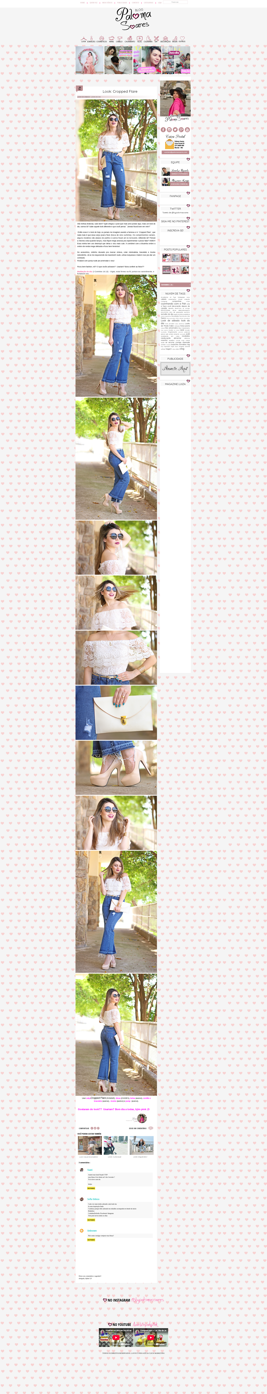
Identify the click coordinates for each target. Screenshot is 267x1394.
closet (181, 299)
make (171, 326)
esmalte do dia (167, 314)
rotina (188, 340)
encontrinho (165, 312)
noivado (187, 330)
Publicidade (122, 2)
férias (168, 318)
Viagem (169, 349)
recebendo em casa (171, 336)
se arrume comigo (174, 342)
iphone (181, 318)
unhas (163, 349)
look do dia (96, 97)
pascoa (187, 332)
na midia (177, 330)
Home (82, 2)
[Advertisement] (175, 420)
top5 (173, 346)
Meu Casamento (184, 328)
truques (182, 346)
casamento (173, 299)
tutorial (187, 346)
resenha (165, 340)
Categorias (148, 2)
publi (188, 334)
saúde (163, 342)
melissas (177, 326)
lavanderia (187, 318)
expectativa (168, 316)
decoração (177, 306)
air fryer (174, 297)
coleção (187, 299)
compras (166, 301)
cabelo (164, 299)
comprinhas (179, 301)
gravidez (173, 318)
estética (187, 314)
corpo (188, 301)
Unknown (92, 1230)
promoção (183, 334)
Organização (173, 332)
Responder (91, 1188)
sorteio (163, 345)
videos (177, 349)
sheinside (186, 342)
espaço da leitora (179, 314)
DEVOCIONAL (167, 310)
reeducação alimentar (172, 338)
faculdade (175, 316)
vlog (182, 348)
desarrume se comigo (182, 308)
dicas (175, 310)
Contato (135, 2)
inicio (177, 318)
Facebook (103, 1213)
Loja (160, 2)
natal (182, 330)
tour (177, 346)
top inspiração (166, 346)
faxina (164, 318)
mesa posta (185, 326)
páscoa (163, 334)
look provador (170, 323)
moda (171, 330)
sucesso (168, 344)
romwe (178, 340)
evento (163, 316)
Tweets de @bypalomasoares (175, 212)
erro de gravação (176, 312)
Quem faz (93, 2)
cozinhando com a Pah (174, 303)
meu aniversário (171, 328)
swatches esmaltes (179, 344)
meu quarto (165, 330)
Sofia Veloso (93, 1199)
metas (163, 328)
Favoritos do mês (184, 316)
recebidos (186, 336)
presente (177, 334)
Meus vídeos (107, 2)
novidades (164, 332)
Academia (165, 297)
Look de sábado (83, 97)
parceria (181, 332)
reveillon (172, 340)
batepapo (182, 297)
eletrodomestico (184, 310)
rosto (183, 340)
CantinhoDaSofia (94, 1213)
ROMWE (110, 1098)
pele (167, 334)
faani (90, 1169)
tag (188, 344)
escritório (187, 312)
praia (171, 334)
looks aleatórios (180, 323)
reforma (187, 338)
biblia (188, 297)
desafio (171, 308)
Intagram (111, 1213)
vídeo (173, 349)
